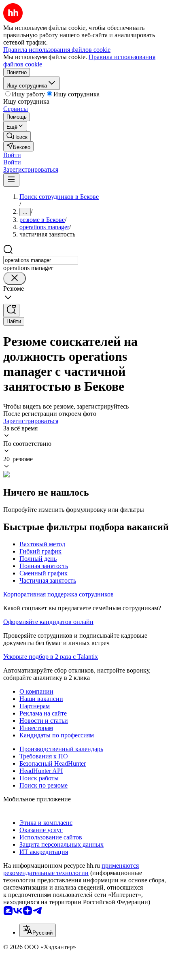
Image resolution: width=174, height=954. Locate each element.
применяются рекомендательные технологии (71, 869)
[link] (17, 136)
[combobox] (40, 260)
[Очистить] (14, 278)
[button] (12, 154)
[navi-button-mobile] (11, 180)
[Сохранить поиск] (11, 310)
